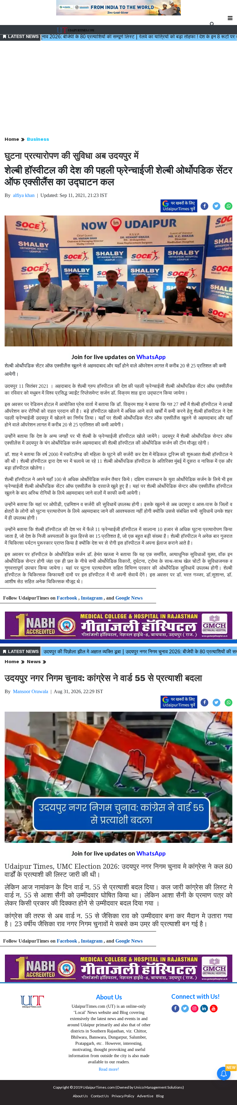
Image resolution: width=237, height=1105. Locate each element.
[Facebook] (175, 1008)
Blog (160, 1096)
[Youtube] (214, 1008)
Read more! (109, 1069)
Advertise (145, 1096)
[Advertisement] (118, 89)
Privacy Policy (123, 1096)
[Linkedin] (204, 1008)
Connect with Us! (195, 996)
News (34, 661)
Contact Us (100, 1096)
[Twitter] (185, 1008)
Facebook (67, 598)
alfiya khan (24, 195)
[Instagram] (194, 1008)
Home (12, 139)
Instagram (91, 598)
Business (38, 139)
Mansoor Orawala (30, 691)
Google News (129, 598)
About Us (109, 997)
